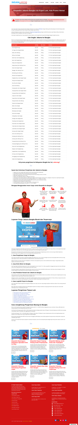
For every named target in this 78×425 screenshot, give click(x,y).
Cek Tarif (52, 2)
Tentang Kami (41, 2)
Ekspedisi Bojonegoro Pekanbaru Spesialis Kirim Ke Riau (19, 342)
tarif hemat (40, 28)
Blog (61, 2)
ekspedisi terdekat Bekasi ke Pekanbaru (20, 295)
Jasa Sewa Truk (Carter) (15, 407)
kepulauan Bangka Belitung (35, 32)
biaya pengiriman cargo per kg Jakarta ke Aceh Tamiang (23, 301)
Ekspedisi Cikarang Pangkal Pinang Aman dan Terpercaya (57, 367)
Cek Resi (56, 2)
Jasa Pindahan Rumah (15, 409)
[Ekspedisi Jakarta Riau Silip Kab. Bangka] (39, 364)
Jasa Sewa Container (15, 403)
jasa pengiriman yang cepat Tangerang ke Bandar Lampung (24, 298)
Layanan (46, 2)
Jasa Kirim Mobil (14, 402)
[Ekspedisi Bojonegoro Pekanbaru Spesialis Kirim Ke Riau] (20, 338)
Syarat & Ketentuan (26, 421)
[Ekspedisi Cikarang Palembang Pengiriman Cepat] (20, 364)
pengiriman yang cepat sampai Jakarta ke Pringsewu (22, 300)
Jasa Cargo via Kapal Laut (16, 397)
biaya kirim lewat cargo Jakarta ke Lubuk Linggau (22, 294)
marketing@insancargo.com (59, 403)
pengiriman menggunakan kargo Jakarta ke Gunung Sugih (23, 296)
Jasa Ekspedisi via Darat (16, 395)
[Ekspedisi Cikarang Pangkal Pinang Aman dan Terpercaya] (58, 364)
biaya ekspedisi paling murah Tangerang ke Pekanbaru (23, 302)
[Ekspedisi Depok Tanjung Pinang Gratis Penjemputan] (39, 338)
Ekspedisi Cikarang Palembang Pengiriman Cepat (18, 367)
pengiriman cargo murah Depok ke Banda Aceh (22, 297)
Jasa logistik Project (15, 405)
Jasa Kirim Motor (14, 400)
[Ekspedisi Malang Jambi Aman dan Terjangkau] (58, 338)
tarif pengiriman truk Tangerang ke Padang (21, 293)
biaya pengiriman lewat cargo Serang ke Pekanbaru (22, 292)
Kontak (64, 2)
